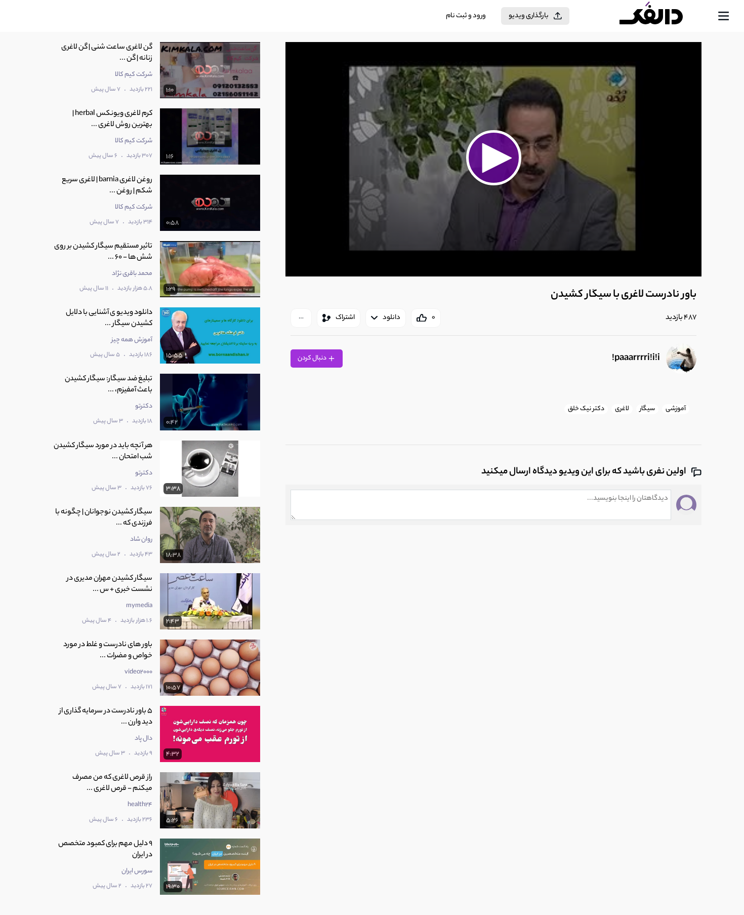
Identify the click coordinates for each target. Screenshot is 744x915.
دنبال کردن (312, 358)
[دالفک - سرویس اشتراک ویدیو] (659, 16)
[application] (493, 159)
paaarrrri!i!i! (636, 358)
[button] (493, 158)
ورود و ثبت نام (466, 16)
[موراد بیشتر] (301, 318)
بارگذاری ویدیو (529, 16)
